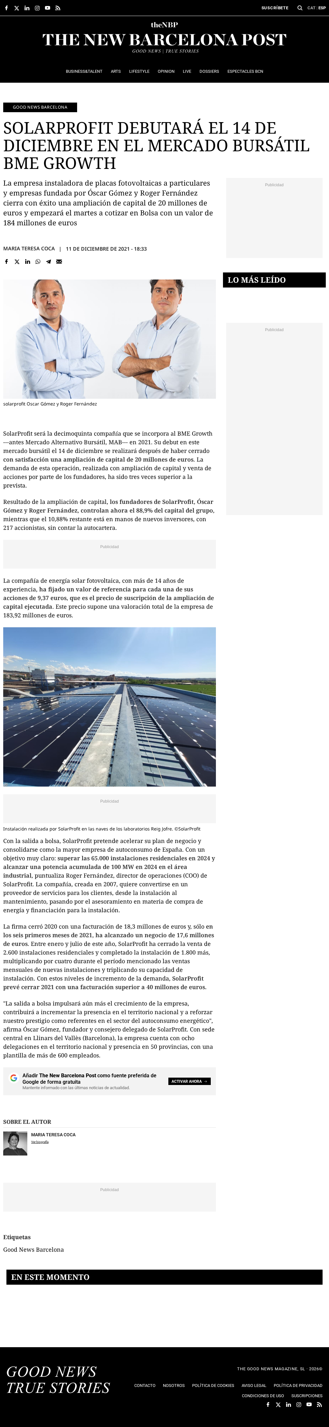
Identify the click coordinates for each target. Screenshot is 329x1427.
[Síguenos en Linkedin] (27, 8)
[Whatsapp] (38, 261)
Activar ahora (187, 1081)
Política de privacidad (298, 1385)
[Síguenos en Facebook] (6, 8)
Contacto (145, 1385)
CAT (311, 7)
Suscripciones (307, 1395)
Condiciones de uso (263, 1395)
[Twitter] (17, 261)
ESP (322, 7)
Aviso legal (254, 1385)
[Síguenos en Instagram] (37, 8)
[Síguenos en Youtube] (47, 8)
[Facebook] (6, 261)
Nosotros (174, 1385)
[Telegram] (48, 261)
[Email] (59, 261)
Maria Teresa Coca (29, 248)
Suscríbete (275, 7)
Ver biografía (40, 1142)
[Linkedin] (27, 261)
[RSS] (58, 8)
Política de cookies (213, 1385)
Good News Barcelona (40, 107)
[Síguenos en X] (16, 8)
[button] (300, 8)
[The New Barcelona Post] (58, 1380)
